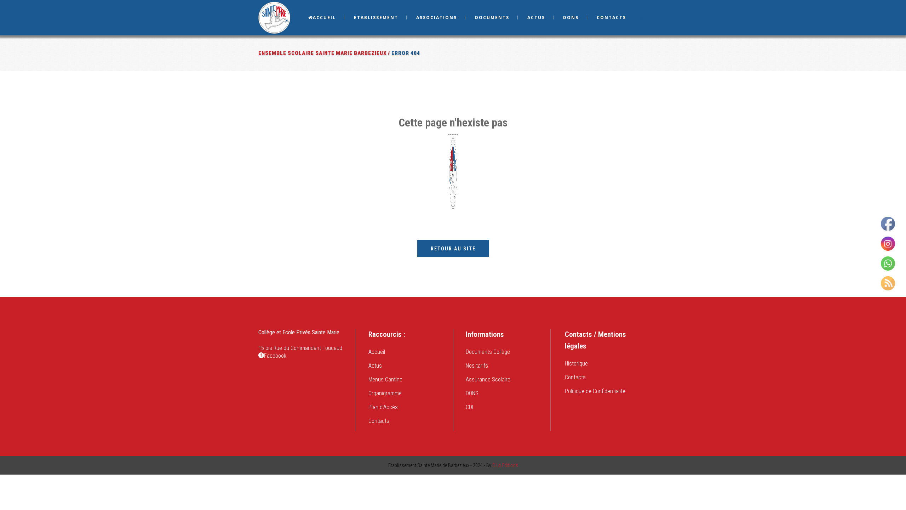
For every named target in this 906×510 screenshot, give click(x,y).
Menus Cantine (385, 379)
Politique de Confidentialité (595, 391)
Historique (576, 363)
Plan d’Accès (383, 407)
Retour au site (453, 248)
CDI (469, 407)
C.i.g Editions (505, 465)
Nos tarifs (477, 365)
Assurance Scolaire (488, 379)
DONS (472, 393)
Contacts (378, 421)
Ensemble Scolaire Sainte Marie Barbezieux (322, 53)
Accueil (376, 351)
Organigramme (385, 393)
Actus (375, 365)
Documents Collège (488, 351)
